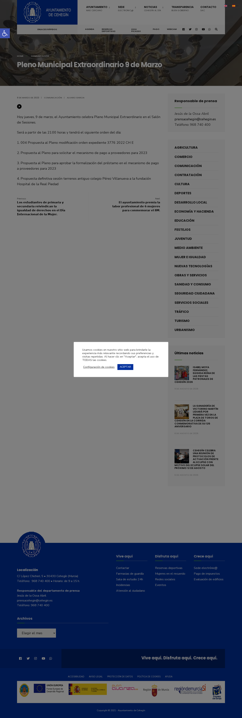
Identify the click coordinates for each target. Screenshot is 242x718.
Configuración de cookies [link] (99, 367)
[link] (5, 33)
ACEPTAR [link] (125, 367)
